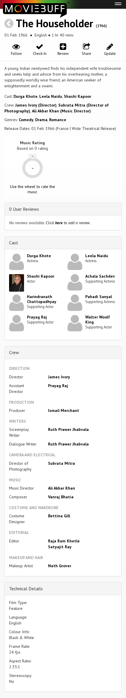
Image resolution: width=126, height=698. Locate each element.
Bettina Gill (59, 515)
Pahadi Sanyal (98, 296)
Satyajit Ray (59, 546)
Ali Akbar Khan (61, 488)
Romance (57, 119)
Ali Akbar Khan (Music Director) (61, 111)
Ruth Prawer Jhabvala (68, 429)
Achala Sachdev (100, 276)
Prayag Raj (37, 317)
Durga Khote (25, 96)
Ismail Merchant (63, 410)
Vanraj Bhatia (61, 496)
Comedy (26, 119)
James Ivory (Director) (36, 105)
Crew (14, 352)
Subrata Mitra (61, 463)
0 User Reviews (24, 209)
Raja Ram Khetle (64, 541)
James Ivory (59, 377)
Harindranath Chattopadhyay (41, 299)
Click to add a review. (68, 222)
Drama (41, 119)
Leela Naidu (50, 96)
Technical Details (26, 588)
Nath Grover (59, 565)
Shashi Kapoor (77, 96)
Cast (13, 243)
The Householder (54, 23)
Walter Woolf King (97, 319)
